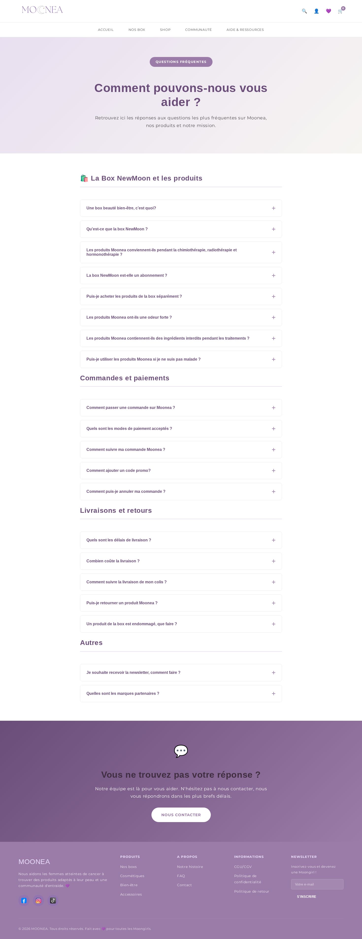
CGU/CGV (243, 867)
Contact (184, 885)
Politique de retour (251, 891)
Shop (165, 30)
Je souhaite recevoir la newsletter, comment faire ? (133, 672)
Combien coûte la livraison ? (113, 561)
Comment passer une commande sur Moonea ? (130, 407)
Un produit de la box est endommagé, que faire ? (131, 624)
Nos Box (137, 30)
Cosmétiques (132, 876)
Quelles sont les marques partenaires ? (122, 693)
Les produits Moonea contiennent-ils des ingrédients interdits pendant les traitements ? (167, 338)
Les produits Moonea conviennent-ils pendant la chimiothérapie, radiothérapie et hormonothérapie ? (161, 252)
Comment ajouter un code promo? (118, 470)
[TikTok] (53, 900)
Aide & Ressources (245, 30)
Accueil (106, 30)
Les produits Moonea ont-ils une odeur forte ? (129, 317)
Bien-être (128, 885)
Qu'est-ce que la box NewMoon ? (117, 229)
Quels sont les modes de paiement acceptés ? (129, 428)
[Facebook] (23, 900)
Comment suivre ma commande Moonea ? (125, 449)
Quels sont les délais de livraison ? (118, 540)
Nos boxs (128, 867)
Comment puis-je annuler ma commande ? (125, 491)
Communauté (198, 30)
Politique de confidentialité (247, 879)
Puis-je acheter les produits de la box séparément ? (134, 296)
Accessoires (131, 894)
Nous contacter (181, 814)
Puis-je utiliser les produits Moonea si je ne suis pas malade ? (143, 359)
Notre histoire (190, 867)
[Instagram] (38, 900)
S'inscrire (306, 897)
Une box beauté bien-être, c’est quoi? (121, 208)
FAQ (181, 876)
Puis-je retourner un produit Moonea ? (122, 603)
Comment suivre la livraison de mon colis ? (126, 582)
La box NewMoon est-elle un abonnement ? (126, 275)
